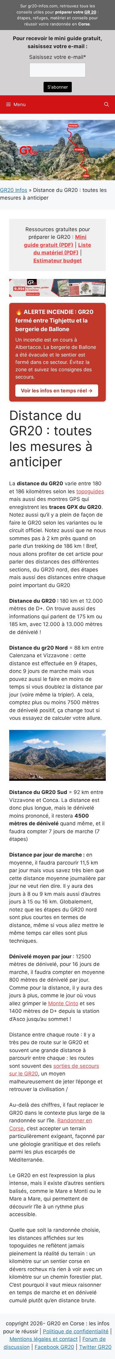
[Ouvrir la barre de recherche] (106, 104)
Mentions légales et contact (44, 1339)
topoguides (90, 491)
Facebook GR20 (54, 1347)
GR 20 (90, 12)
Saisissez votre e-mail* (57, 57)
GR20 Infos (13, 190)
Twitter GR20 (95, 1347)
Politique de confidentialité (76, 1331)
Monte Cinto (63, 1003)
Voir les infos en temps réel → (57, 390)
